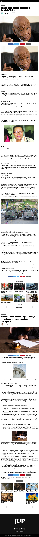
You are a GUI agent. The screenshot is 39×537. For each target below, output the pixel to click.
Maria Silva (6, 324)
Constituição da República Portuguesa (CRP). (15, 362)
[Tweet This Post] (16, 44)
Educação (8, 477)
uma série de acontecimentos (11, 94)
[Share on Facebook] (10, 44)
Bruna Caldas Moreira (8, 521)
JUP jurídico (13, 477)
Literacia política (27, 477)
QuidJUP (31, 477)
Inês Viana (6, 13)
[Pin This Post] (22, 44)
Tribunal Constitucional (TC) (10, 359)
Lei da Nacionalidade (19, 477)
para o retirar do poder (26, 79)
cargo (33, 97)
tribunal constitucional (5, 478)
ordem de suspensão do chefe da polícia (21, 184)
